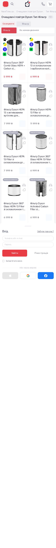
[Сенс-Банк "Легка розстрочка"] (5, 49)
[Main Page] (27, 4)
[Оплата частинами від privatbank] (5, 44)
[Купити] (22, 77)
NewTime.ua (7, 11)
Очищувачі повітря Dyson (29, 11)
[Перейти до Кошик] (50, 4)
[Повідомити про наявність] (22, 123)
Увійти (14, 253)
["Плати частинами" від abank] (5, 54)
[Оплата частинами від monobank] (5, 39)
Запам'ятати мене (14, 261)
